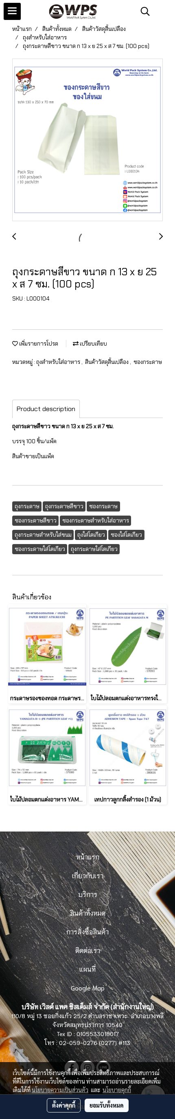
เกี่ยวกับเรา (87, 875)
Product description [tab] (46, 409)
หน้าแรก (87, 856)
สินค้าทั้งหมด (87, 912)
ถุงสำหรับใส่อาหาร (58, 362)
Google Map (88, 987)
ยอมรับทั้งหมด (107, 1105)
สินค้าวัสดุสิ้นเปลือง (107, 362)
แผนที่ (87, 968)
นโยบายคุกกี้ (117, 1089)
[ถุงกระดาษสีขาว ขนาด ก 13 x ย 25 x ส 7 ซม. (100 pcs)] (87, 140)
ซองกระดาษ (147, 362)
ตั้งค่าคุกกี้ (63, 1105)
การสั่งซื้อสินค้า (87, 931)
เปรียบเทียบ (93, 343)
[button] (142, 11)
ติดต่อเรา (87, 950)
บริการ (87, 894)
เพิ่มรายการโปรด (38, 343)
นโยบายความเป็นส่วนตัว (60, 1089)
